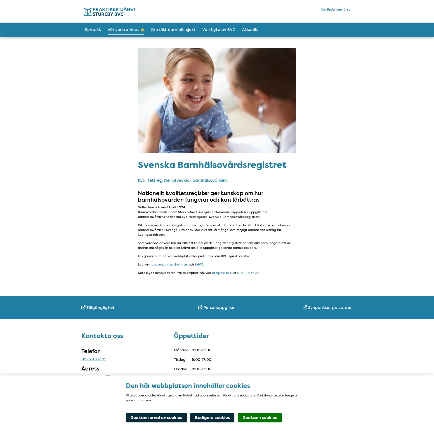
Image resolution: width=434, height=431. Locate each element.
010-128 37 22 (248, 273)
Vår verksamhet (123, 29)
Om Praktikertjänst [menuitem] (335, 9)
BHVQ (199, 264)
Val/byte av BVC (218, 29)
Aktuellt (250, 29)
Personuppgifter (219, 307)
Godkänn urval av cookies (156, 417)
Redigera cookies (212, 417)
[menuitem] (126, 308)
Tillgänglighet (100, 307)
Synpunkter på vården (330, 307)
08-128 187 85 (93, 359)
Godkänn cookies (260, 417)
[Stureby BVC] (123, 11)
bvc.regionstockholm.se (169, 264)
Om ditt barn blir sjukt (173, 29)
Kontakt (93, 29)
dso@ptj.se (221, 273)
